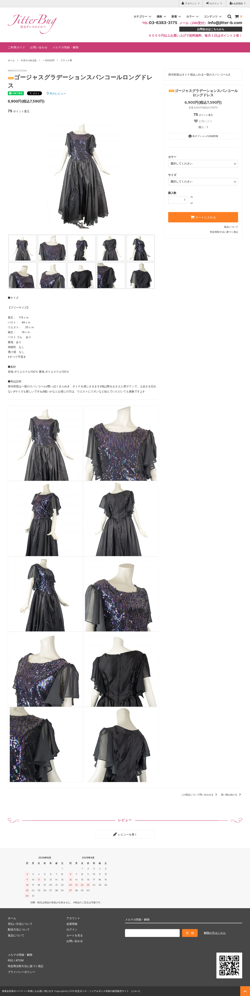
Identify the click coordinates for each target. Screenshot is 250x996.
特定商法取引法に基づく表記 (25, 966)
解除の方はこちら (215, 932)
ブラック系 (66, 60)
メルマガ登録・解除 (65, 47)
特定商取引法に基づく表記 (224, 231)
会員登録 (238, 3)
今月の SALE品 (29, 60)
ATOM (19, 960)
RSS (10, 960)
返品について (231, 226)
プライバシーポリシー (21, 972)
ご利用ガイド (16, 47)
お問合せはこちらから (210, 29)
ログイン (214, 3)
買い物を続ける (229, 794)
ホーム (11, 60)
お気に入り (205, 121)
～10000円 (48, 60)
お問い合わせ (39, 47)
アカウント (190, 3)
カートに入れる (205, 217)
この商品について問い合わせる (197, 794)
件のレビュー (56, 93)
